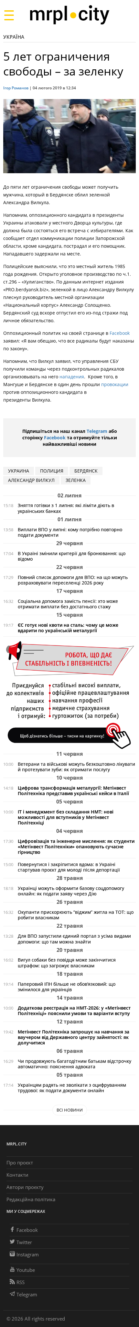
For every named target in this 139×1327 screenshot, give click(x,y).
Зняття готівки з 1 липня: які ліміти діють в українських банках (66, 508)
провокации (114, 384)
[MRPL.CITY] (69, 15)
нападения (71, 377)
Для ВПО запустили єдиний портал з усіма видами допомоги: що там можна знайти (74, 938)
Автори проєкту (25, 1187)
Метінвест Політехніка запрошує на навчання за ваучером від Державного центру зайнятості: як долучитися (73, 1037)
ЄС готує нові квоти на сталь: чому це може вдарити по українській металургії (68, 627)
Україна (13, 37)
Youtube (25, 1270)
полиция (51, 471)
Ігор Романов (15, 88)
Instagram (27, 1254)
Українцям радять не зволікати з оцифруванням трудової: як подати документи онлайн (72, 1087)
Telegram (97, 431)
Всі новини (70, 1110)
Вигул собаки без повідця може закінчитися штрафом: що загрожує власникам (67, 962)
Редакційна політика (30, 1199)
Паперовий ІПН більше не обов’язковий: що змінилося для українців (66, 986)
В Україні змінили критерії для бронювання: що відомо (71, 556)
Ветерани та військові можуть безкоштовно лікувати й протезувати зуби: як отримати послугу (76, 766)
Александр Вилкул (31, 480)
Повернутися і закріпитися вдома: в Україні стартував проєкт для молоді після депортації (69, 867)
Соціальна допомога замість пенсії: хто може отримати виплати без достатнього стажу (68, 603)
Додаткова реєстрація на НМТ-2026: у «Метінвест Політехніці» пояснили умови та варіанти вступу (74, 1010)
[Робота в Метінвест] (69, 694)
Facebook (120, 333)
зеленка (76, 480)
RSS (20, 1282)
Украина (18, 471)
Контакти (17, 1175)
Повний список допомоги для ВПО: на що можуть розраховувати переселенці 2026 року (73, 579)
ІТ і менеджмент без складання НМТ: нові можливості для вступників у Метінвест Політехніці (65, 817)
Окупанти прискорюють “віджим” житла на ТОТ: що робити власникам (76, 914)
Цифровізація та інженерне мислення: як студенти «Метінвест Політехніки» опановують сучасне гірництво (76, 846)
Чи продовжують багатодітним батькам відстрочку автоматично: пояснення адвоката (74, 1063)
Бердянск (86, 471)
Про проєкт (19, 1162)
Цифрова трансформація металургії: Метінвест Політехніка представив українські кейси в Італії (73, 790)
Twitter (24, 1242)
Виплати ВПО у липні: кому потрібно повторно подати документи (70, 532)
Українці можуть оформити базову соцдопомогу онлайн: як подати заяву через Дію (71, 890)
